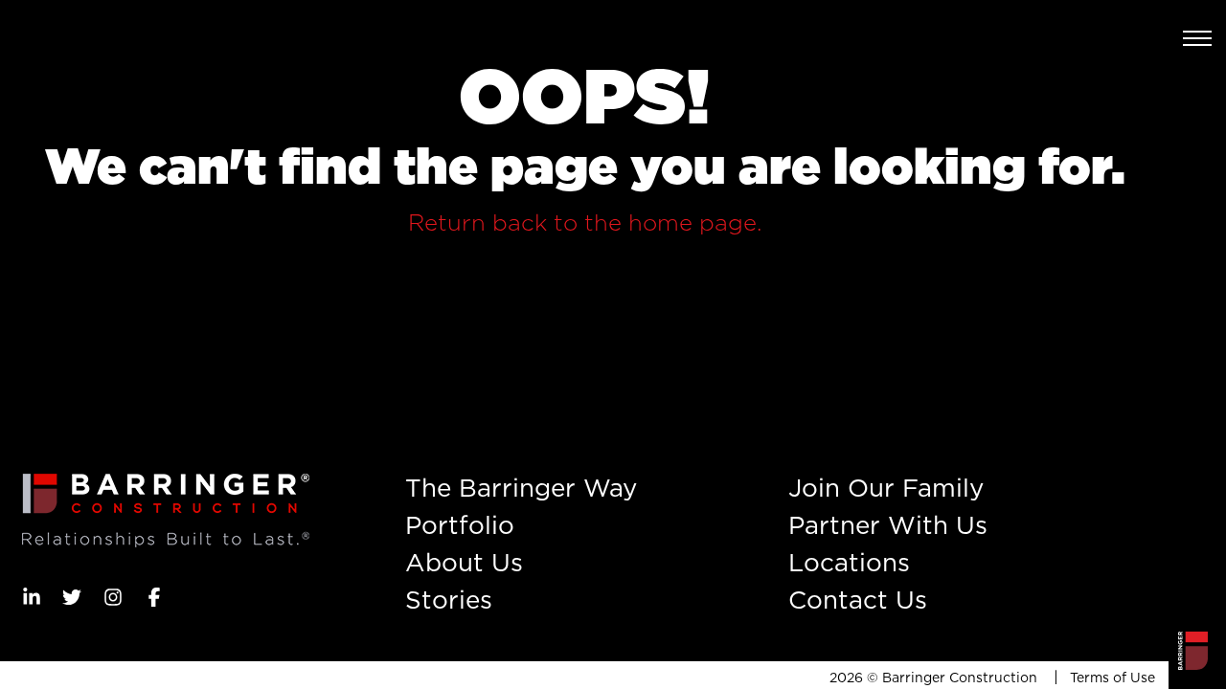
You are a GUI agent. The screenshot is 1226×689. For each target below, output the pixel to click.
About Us (464, 562)
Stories (448, 599)
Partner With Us (888, 525)
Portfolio (459, 525)
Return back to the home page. (585, 222)
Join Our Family (886, 487)
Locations (849, 562)
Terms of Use (1112, 677)
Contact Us (857, 599)
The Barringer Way (521, 487)
